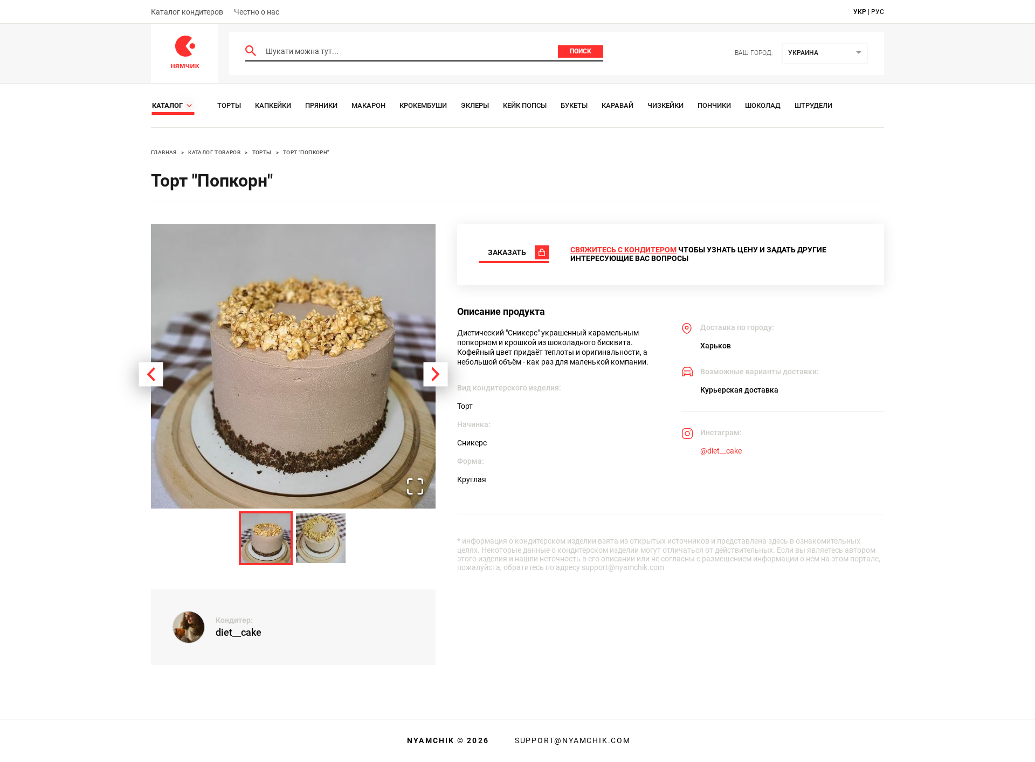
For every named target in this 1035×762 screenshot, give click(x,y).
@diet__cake (721, 451)
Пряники (321, 105)
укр (859, 12)
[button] (293, 366)
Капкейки (273, 105)
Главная (164, 152)
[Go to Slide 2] (321, 538)
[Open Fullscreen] (415, 487)
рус (877, 12)
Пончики (714, 105)
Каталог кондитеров (187, 12)
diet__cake (238, 632)
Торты (229, 105)
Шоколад (763, 105)
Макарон (368, 105)
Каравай (617, 105)
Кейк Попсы (525, 105)
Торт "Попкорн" (306, 152)
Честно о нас (256, 12)
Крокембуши (423, 105)
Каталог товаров (214, 152)
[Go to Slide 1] (266, 538)
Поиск (580, 51)
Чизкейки (665, 105)
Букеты (574, 105)
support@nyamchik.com (571, 740)
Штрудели (813, 105)
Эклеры (475, 105)
